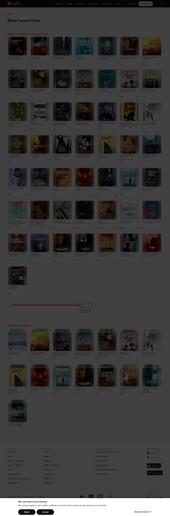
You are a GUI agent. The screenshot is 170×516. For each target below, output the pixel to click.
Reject (27, 512)
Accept (45, 512)
